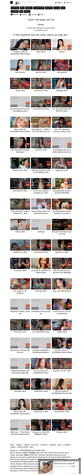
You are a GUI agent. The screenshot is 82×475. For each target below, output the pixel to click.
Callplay (26, 445)
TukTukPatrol (15, 462)
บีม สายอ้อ (49, 453)
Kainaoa (19, 453)
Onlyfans (29, 8)
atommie (32, 464)
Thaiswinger (18, 468)
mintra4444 (28, 457)
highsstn (42, 457)
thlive (36, 457)
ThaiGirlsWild (29, 468)
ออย (12, 459)
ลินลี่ (69, 457)
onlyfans (32, 459)
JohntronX (44, 445)
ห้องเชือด (51, 455)
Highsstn (25, 459)
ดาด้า (48, 457)
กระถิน (13, 464)
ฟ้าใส (26, 464)
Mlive (22, 8)
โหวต (42, 14)
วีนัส (32, 455)
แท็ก (21, 11)
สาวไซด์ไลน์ (14, 11)
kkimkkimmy (29, 466)
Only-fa (35, 471)
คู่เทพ (63, 8)
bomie (21, 466)
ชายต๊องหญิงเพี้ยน (28, 462)
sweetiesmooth (60, 455)
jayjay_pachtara (16, 457)
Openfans (49, 8)
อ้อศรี (59, 457)
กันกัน (37, 466)
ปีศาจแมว (43, 455)
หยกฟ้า (56, 453)
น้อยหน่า (20, 464)
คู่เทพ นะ (68, 2)
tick (36, 455)
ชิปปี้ (64, 457)
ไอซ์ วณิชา (40, 453)
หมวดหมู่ (56, 8)
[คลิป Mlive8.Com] (17, 2)
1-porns (28, 471)
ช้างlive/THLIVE (39, 8)
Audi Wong (65, 453)
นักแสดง (27, 11)
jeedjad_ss (15, 471)
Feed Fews (14, 8)
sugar (13, 455)
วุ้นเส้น (54, 457)
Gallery (59, 2)
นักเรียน (12, 447)
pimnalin (20, 455)
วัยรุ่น (31, 447)
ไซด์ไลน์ (16, 14)
